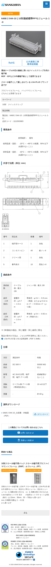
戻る (25, 513)
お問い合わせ (26, 433)
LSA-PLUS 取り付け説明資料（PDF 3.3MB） (22, 339)
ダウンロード (42, 414)
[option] (25, 44)
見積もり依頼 (26, 440)
